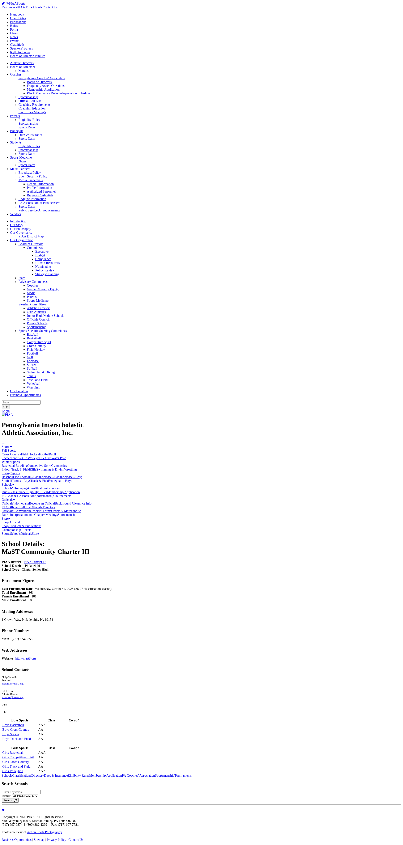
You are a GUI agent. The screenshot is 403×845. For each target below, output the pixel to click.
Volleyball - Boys (60, 480)
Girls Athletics (36, 312)
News (14, 37)
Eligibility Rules (29, 119)
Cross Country (36, 346)
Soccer (31, 364)
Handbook (17, 14)
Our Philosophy (20, 229)
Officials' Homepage (15, 503)
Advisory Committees (32, 281)
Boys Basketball (13, 725)
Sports (6, 447)
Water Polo (58, 458)
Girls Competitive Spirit (18, 757)
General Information (40, 184)
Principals (16, 131)
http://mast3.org (25, 658)
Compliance (43, 259)
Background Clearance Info (73, 503)
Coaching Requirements (34, 104)
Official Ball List (29, 101)
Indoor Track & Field (16, 469)
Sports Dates (26, 127)
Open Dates (18, 18)
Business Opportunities (25, 395)
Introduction (18, 221)
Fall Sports (9, 450)
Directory (53, 488)
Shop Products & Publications (21, 526)
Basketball (34, 338)
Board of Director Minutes (27, 56)
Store (5, 518)
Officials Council (38, 319)
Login (6, 411)
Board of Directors (22, 67)
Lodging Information (32, 199)
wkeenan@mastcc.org (13, 697)
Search (8, 800)
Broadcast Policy (29, 172)
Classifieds (17, 44)
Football (32, 353)
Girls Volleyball (12, 771)
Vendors (15, 214)
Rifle (33, 469)
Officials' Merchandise (66, 511)
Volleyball (33, 383)
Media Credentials (30, 180)
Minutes (23, 70)
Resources (8, 7)
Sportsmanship (28, 97)
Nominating (43, 266)
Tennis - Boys (21, 480)
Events (14, 41)
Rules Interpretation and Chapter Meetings (30, 514)
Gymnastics (59, 465)
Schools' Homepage (15, 488)
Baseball (32, 334)
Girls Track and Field (16, 766)
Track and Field (37, 380)
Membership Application (43, 89)
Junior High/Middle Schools (45, 315)
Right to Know (20, 52)
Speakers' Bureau (21, 48)
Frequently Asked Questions (45, 85)
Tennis (31, 376)
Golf (30, 357)
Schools (7, 484)
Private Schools (37, 323)
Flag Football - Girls (26, 477)
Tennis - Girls (20, 458)
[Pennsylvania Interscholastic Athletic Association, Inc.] (7, 414)
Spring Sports (11, 473)
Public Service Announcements (39, 210)
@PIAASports (15, 3)
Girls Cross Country (15, 762)
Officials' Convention (16, 511)
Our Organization (21, 240)
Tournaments (62, 496)
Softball (32, 368)
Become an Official (42, 503)
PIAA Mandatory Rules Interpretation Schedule (58, 93)
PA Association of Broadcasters (39, 203)
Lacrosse (33, 361)
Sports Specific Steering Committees (42, 331)
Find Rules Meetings (32, 112)
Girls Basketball (13, 752)
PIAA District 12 (35, 562)
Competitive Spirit (39, 342)
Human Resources (47, 263)
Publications (18, 22)
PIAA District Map (31, 236)
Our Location (19, 391)
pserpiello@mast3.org (13, 683)
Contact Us (50, 7)
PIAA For (23, 7)
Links (14, 33)
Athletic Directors (22, 63)
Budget (40, 255)
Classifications (37, 488)
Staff (21, 278)
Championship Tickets (16, 530)
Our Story (16, 225)
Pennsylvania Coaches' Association (41, 78)
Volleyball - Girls (40, 458)
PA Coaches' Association (18, 496)
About (36, 7)
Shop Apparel (11, 522)
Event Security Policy (32, 176)
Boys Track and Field (16, 739)
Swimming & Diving (41, 372)
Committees (35, 247)
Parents (15, 116)
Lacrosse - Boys (71, 477)
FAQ (5, 507)
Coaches (15, 74)
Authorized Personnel (41, 191)
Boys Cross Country (15, 729)
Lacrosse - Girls (50, 477)
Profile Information (39, 187)
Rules (14, 25)
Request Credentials (40, 195)
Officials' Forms (40, 511)
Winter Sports (11, 462)
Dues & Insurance (30, 135)
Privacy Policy (56, 839)
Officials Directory (43, 507)
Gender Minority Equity (43, 289)
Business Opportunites (16, 839)
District (6, 796)
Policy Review (45, 270)
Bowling (21, 465)
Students (15, 142)
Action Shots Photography (44, 832)
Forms (14, 29)
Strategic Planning (47, 274)
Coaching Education (32, 108)
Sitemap (39, 839)
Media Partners (20, 169)
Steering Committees (32, 304)
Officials (7, 499)
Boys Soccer (10, 734)
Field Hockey (36, 349)
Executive (41, 251)
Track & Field (39, 480)
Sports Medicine (21, 157)
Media (31, 293)
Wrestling (33, 387)
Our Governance (21, 232)
